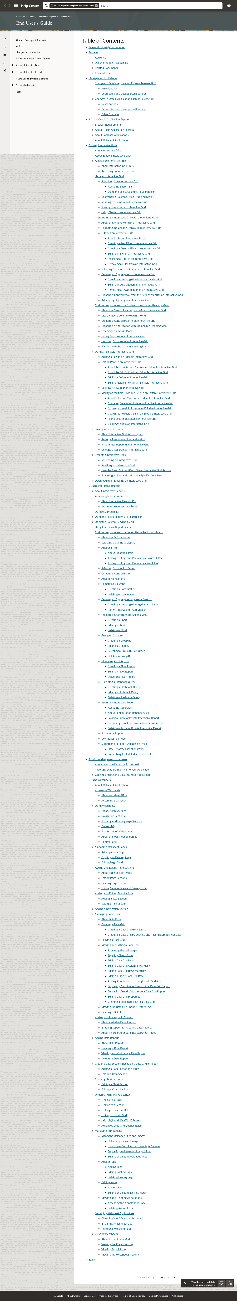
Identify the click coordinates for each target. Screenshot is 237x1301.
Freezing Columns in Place (117, 331)
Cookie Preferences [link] (158, 1295)
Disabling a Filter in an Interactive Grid (130, 258)
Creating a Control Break (115, 573)
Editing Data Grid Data (121, 960)
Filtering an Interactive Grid (117, 233)
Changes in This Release (103, 78)
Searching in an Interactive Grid (119, 181)
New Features (109, 88)
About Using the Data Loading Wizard (117, 764)
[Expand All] (5, 47)
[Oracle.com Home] (7, 5)
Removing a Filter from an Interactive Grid (132, 264)
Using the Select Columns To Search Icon (131, 191)
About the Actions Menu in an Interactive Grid (128, 222)
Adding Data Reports (107, 1037)
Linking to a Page (111, 1099)
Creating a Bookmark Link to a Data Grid (131, 1001)
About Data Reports (112, 1043)
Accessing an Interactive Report (119, 506)
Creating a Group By (119, 640)
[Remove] (96, 5)
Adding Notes (109, 1182)
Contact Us (89, 1295)
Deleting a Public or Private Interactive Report (134, 728)
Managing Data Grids (107, 914)
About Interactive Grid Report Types (122, 434)
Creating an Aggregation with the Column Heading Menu (134, 325)
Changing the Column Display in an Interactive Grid (131, 227)
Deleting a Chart (117, 630)
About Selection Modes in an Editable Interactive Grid (139, 398)
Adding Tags (108, 1161)
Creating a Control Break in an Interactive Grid (128, 320)
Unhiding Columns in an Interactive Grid (124, 341)
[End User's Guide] (5, 55)
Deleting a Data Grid (113, 1012)
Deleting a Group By (119, 656)
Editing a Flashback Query (123, 692)
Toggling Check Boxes (120, 955)
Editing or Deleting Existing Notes (127, 1192)
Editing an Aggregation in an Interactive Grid (134, 284)
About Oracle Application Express (109, 119)
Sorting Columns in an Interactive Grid (123, 207)
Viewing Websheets (106, 1234)
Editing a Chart (116, 625)
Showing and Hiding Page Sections (121, 821)
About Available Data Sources (118, 1022)
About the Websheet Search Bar (119, 836)
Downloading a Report (114, 738)
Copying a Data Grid (113, 939)
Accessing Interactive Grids (110, 160)
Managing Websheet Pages (111, 847)
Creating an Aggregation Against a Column (133, 604)
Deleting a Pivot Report (121, 676)
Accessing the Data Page (122, 950)
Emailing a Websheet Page (116, 1223)
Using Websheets (100, 780)
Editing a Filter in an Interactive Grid (129, 253)
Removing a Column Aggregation (127, 609)
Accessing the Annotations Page (127, 1203)
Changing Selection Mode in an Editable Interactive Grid (140, 403)
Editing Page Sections (114, 878)
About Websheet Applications (112, 140)
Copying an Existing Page (116, 857)
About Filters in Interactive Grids (126, 238)
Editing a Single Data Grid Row (125, 976)
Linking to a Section (112, 1105)
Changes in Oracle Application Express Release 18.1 (125, 98)
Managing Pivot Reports (115, 661)
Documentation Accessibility (111, 62)
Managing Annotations (108, 1130)
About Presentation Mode (116, 1239)
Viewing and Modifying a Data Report (123, 1053)
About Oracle (73, 1295)
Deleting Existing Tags (120, 1177)
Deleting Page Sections (114, 883)
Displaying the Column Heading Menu (123, 315)
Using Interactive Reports (104, 485)
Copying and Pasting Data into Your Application (122, 774)
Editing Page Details (113, 862)
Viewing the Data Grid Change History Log (126, 1007)
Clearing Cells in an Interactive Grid (128, 423)
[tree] (42, 66)
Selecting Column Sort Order (118, 568)
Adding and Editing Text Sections (114, 893)
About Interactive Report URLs (118, 501)
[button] (16, 5)
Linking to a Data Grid (114, 1115)
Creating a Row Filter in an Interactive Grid (132, 243)
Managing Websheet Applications (114, 1213)
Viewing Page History (113, 1249)
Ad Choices (177, 1295)
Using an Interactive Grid (109, 176)
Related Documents (106, 67)
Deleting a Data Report (114, 1058)
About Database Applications (111, 135)
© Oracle (58, 1295)
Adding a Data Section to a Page (120, 1068)
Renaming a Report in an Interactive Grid (125, 444)
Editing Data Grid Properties (124, 996)
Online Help (108, 826)
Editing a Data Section (114, 1074)
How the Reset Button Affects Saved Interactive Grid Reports (136, 470)
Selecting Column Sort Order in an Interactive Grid (130, 269)
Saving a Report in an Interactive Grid (123, 439)
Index (92, 1259)
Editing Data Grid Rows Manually (127, 970)
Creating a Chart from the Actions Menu (124, 614)
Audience (100, 57)
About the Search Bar (120, 186)
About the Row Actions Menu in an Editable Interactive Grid (142, 367)
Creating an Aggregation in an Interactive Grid (135, 279)
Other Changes (110, 114)
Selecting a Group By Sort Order (126, 651)
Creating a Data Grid (113, 924)
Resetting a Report (112, 733)
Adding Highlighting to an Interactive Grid (125, 300)
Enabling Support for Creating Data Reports (126, 1027)
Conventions (102, 73)
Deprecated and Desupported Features (123, 93)
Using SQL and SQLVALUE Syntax (121, 1120)
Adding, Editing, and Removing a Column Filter (135, 558)
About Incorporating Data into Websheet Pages (128, 1032)
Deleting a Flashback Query (124, 697)
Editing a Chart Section (114, 1089)
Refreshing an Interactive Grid (119, 460)
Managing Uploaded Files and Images (123, 1136)
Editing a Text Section (113, 903)
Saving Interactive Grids (109, 429)
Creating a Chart (117, 620)
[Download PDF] (5, 63)
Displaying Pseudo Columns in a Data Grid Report (136, 991)
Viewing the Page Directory (117, 1244)
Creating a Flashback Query (124, 687)
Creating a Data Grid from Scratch (127, 929)
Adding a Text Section (114, 898)
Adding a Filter (109, 547)
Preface (93, 52)
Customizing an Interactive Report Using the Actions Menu (129, 532)
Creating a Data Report (114, 1048)
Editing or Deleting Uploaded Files (127, 1156)
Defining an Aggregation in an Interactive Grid (128, 274)
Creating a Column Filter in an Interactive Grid (134, 248)
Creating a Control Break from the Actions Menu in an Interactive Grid (142, 295)
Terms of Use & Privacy (133, 1295)
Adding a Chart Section (114, 1084)
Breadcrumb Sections (113, 810)
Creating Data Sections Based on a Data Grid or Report (126, 1063)
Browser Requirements (108, 124)
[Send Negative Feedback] (221, 1283)
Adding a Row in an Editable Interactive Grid (127, 356)
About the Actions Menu (115, 537)
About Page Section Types (116, 872)
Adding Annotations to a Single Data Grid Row (134, 981)
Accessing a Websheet (114, 800)
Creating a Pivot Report (121, 666)
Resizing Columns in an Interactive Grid (124, 202)
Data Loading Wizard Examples (108, 759)
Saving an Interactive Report (117, 702)
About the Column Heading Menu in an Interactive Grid (133, 310)
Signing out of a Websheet (116, 831)
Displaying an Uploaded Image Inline (129, 1151)
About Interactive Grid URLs (117, 166)
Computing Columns (113, 583)
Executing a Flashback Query (118, 681)
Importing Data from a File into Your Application (122, 769)
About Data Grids (111, 919)
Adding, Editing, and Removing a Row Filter (133, 563)
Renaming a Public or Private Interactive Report (135, 723)
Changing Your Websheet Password (122, 1218)
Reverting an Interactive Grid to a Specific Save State (132, 475)
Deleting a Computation (121, 594)
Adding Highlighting (113, 578)
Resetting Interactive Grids (110, 454)
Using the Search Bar (107, 511)
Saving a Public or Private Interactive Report (133, 718)
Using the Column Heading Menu (114, 522)
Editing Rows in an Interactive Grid (121, 362)
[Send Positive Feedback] (229, 1283)
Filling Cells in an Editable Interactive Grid (132, 418)
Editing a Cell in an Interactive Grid (128, 377)
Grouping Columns (112, 635)
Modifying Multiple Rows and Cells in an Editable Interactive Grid (138, 393)
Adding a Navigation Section (111, 908)
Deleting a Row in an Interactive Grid (122, 387)
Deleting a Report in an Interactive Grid (124, 449)
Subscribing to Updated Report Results (130, 754)
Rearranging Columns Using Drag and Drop (126, 196)
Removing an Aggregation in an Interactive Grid (136, 289)
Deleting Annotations (120, 1208)
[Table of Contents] (5, 39)
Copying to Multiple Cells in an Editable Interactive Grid (140, 413)
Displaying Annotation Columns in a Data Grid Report (139, 986)
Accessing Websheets (107, 790)
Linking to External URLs (115, 1110)
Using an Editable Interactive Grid (114, 351)
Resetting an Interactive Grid (118, 465)
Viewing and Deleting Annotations (121, 1197)
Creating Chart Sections (109, 1079)
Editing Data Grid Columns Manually (129, 965)
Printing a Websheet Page (116, 1228)
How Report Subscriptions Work (126, 749)
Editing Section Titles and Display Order (124, 888)
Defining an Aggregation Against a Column (126, 599)
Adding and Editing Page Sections (114, 867)
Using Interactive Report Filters (113, 527)
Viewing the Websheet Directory (120, 1254)
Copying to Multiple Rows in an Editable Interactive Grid (140, 408)
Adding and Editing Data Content (114, 1017)
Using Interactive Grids (103, 145)
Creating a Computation (122, 589)
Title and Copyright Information (107, 47)
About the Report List (120, 707)
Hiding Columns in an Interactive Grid (123, 336)
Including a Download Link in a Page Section (134, 1146)
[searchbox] (161, 5)
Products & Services (108, 1295)
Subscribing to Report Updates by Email (124, 743)
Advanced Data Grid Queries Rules (121, 1125)
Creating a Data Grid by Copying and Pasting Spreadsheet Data (144, 934)
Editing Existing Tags (120, 1172)
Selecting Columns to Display (118, 542)
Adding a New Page (112, 852)
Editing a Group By (118, 645)
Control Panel (109, 841)
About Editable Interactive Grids (113, 155)
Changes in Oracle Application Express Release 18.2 (125, 83)
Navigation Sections (113, 816)
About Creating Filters (120, 552)
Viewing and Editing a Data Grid (119, 945)
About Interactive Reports (109, 491)
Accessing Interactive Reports (112, 496)
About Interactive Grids (108, 150)
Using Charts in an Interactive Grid (121, 212)
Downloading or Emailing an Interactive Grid (121, 480)
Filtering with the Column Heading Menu (125, 346)
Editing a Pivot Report (120, 671)
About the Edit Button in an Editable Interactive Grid (138, 372)
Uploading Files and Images (124, 1141)
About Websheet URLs (114, 795)
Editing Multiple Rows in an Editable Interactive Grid (138, 382)
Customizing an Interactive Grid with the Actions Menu (126, 217)
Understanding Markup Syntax (112, 1094)
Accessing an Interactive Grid (118, 171)
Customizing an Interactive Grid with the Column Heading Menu (132, 305)
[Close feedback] (185, 1283)
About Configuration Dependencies (128, 712)
